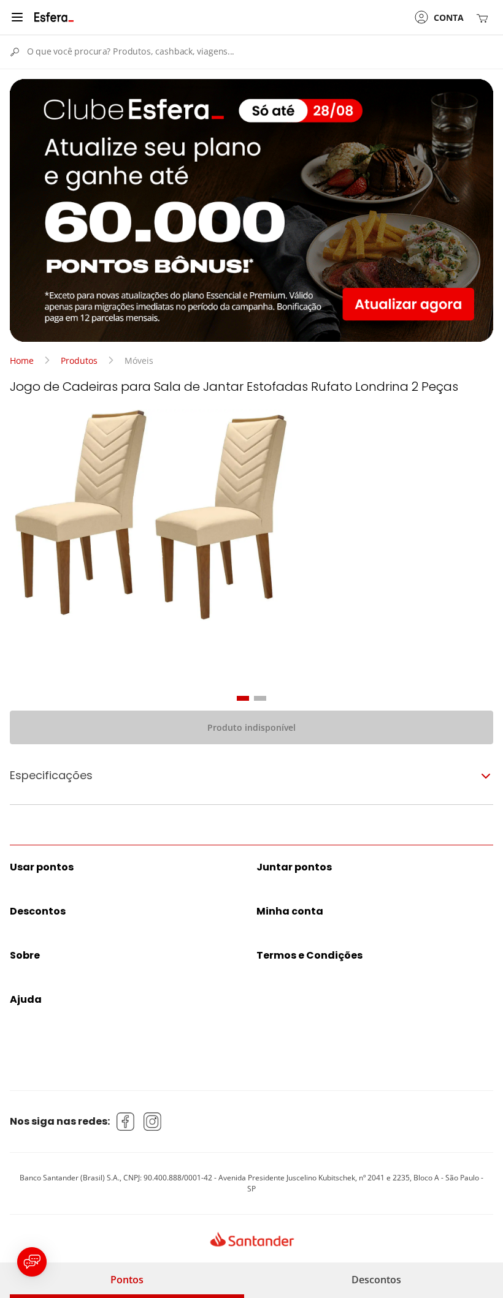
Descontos (376, 1279)
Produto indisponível (251, 727)
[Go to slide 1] (243, 698)
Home (22, 360)
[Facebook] (126, 1122)
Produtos (79, 360)
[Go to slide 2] (260, 698)
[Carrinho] (484, 17)
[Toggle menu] (17, 17)
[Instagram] (153, 1122)
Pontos (127, 1279)
